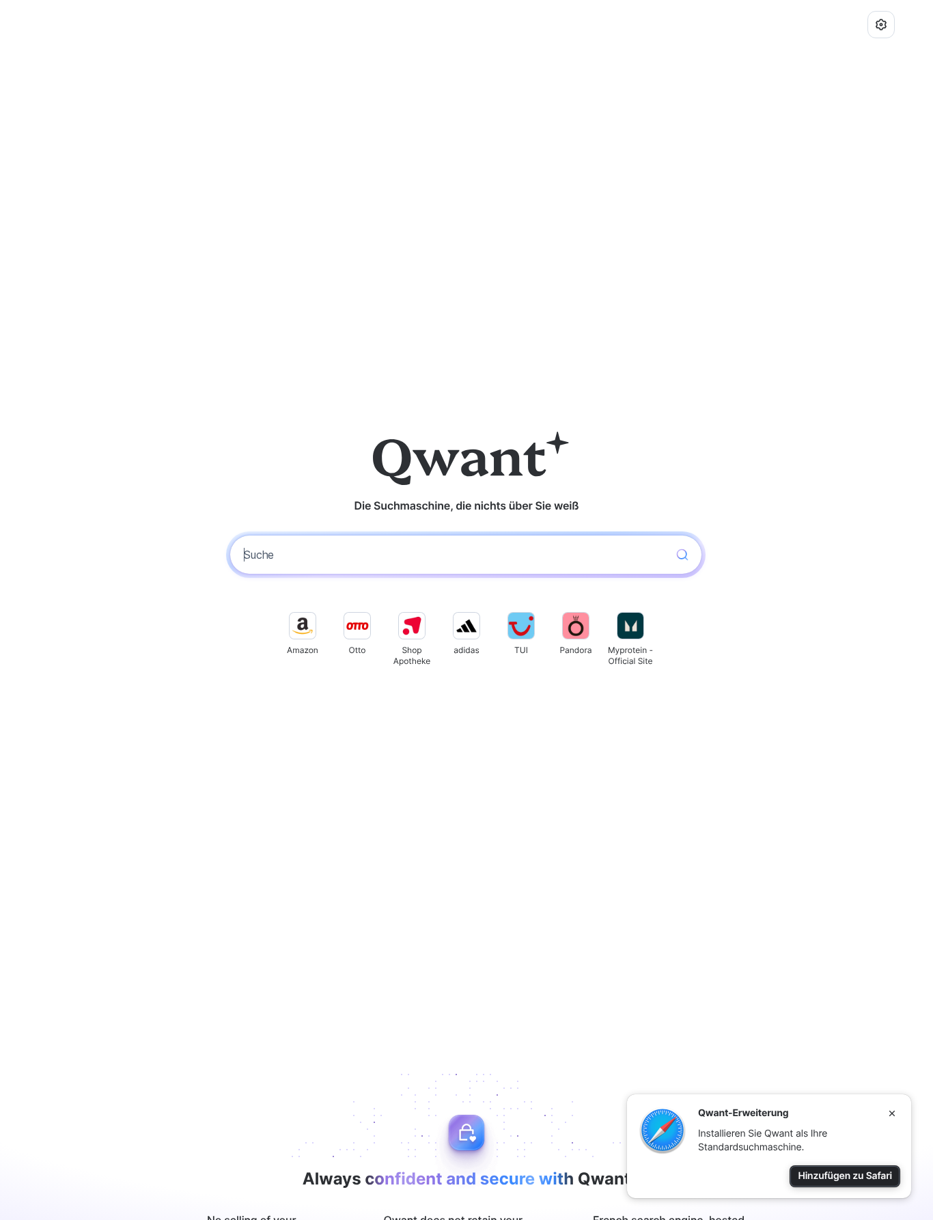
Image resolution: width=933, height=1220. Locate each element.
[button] (881, 24)
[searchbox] (453, 555)
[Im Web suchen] (682, 554)
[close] (892, 1113)
